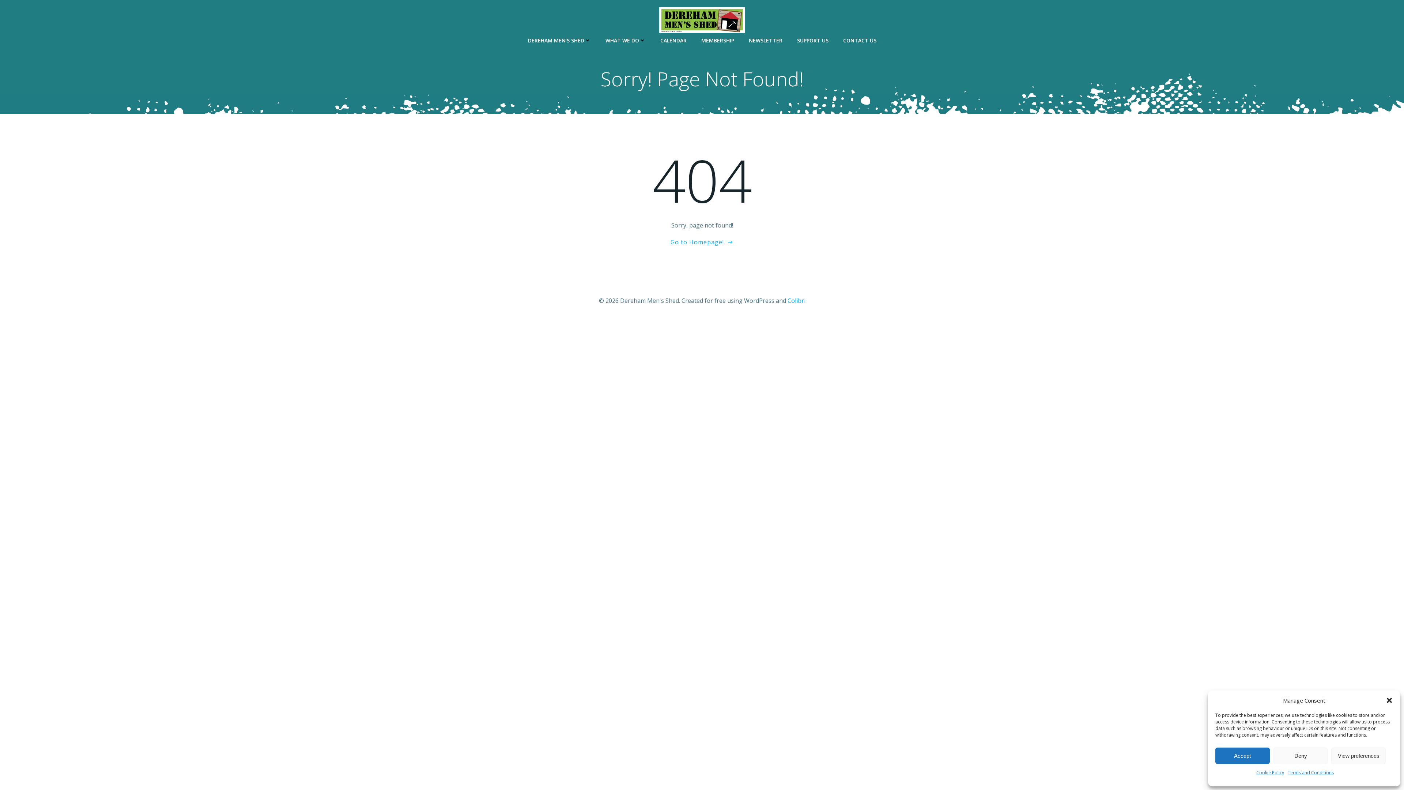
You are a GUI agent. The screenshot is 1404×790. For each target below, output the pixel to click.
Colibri (796, 301)
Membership (717, 40)
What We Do (622, 40)
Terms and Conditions (1311, 773)
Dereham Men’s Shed (556, 40)
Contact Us (859, 40)
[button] (1389, 700)
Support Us (813, 40)
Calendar (673, 40)
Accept (1242, 756)
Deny (1300, 756)
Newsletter (765, 40)
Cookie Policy (1270, 773)
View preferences (1359, 756)
